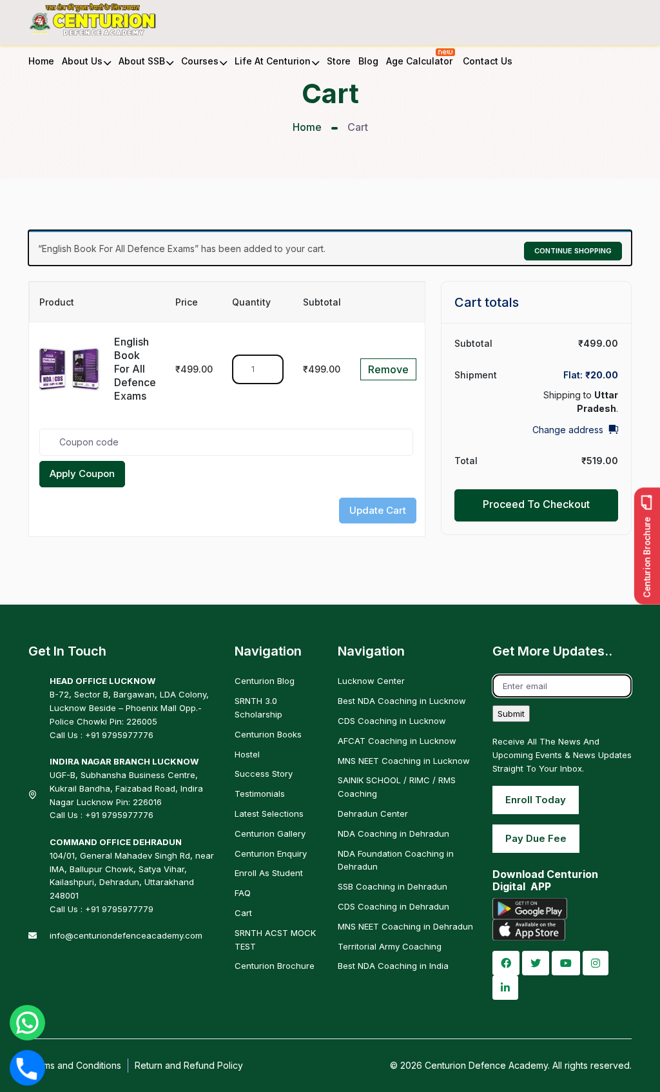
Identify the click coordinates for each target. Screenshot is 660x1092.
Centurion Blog (265, 681)
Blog (368, 60)
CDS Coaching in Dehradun (393, 906)
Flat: (590, 374)
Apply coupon (82, 473)
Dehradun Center (373, 813)
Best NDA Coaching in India (393, 965)
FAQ (243, 893)
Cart (243, 913)
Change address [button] (567, 429)
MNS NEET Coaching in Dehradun (405, 926)
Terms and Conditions (74, 1065)
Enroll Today (535, 800)
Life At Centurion (273, 60)
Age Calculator (420, 60)
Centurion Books (268, 734)
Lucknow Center (371, 681)
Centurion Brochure (275, 965)
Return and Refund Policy (189, 1065)
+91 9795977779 (119, 909)
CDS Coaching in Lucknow (392, 721)
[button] (505, 963)
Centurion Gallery (270, 833)
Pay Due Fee (536, 838)
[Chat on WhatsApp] (27, 1022)
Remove (388, 369)
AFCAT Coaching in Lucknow (397, 741)
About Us (82, 60)
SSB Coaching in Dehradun (392, 886)
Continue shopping (573, 250)
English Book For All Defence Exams (135, 368)
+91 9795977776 (119, 735)
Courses (199, 60)
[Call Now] (27, 1067)
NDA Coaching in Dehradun (393, 833)
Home (41, 60)
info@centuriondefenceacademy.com (126, 935)
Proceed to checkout (536, 504)
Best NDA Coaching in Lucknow (402, 701)
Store (339, 60)
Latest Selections (269, 813)
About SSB (142, 60)
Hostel (247, 754)
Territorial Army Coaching (390, 946)
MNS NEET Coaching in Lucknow (404, 761)
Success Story (264, 773)
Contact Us (487, 60)
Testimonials (260, 793)
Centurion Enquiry (271, 853)
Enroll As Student (269, 873)
